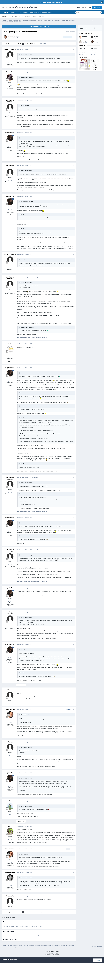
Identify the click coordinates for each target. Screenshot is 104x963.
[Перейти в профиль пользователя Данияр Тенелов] (10, 54)
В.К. (9, 344)
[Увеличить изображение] (68, 80)
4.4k (10, 115)
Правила (17, 16)
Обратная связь (49, 951)
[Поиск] (100, 12)
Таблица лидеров (23, 12)
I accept (98, 960)
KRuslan (10, 690)
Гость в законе (10, 872)
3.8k (10, 85)
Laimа (10, 801)
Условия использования (17, 961)
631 (10, 703)
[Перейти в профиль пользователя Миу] (10, 831)
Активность (13, 12)
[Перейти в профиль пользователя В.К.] (10, 349)
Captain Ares (9, 132)
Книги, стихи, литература (24, 37)
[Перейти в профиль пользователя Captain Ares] (10, 138)
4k (10, 814)
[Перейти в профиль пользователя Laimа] (10, 806)
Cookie (57, 951)
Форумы (4, 16)
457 (11, 885)
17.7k (10, 146)
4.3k (10, 839)
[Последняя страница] (35, 44)
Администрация (26, 16)
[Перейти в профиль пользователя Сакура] (80, 41)
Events (11, 16)
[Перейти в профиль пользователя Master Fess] (10, 77)
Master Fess (10, 72)
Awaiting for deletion (10, 101)
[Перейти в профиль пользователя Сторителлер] (5, 37)
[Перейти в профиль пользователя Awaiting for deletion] (10, 107)
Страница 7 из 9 (41, 43)
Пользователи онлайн (38, 16)
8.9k (10, 357)
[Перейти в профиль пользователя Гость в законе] (10, 877)
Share (59, 37)
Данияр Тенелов (10, 49)
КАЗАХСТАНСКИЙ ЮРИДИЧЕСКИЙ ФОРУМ (19, 7)
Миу (9, 826)
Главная (6, 12)
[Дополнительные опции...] (73, 49)
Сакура (85, 41)
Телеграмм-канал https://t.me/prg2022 (51, 2)
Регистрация (97, 7)
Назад (8, 43)
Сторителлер (16, 36)
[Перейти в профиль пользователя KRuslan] (10, 695)
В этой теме (93, 12)
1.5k (11, 722)
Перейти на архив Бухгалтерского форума (41, 12)
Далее (31, 43)
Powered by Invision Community (52, 954)
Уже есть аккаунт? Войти (83, 7)
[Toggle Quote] (19, 54)
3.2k (10, 62)
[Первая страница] (4, 44)
